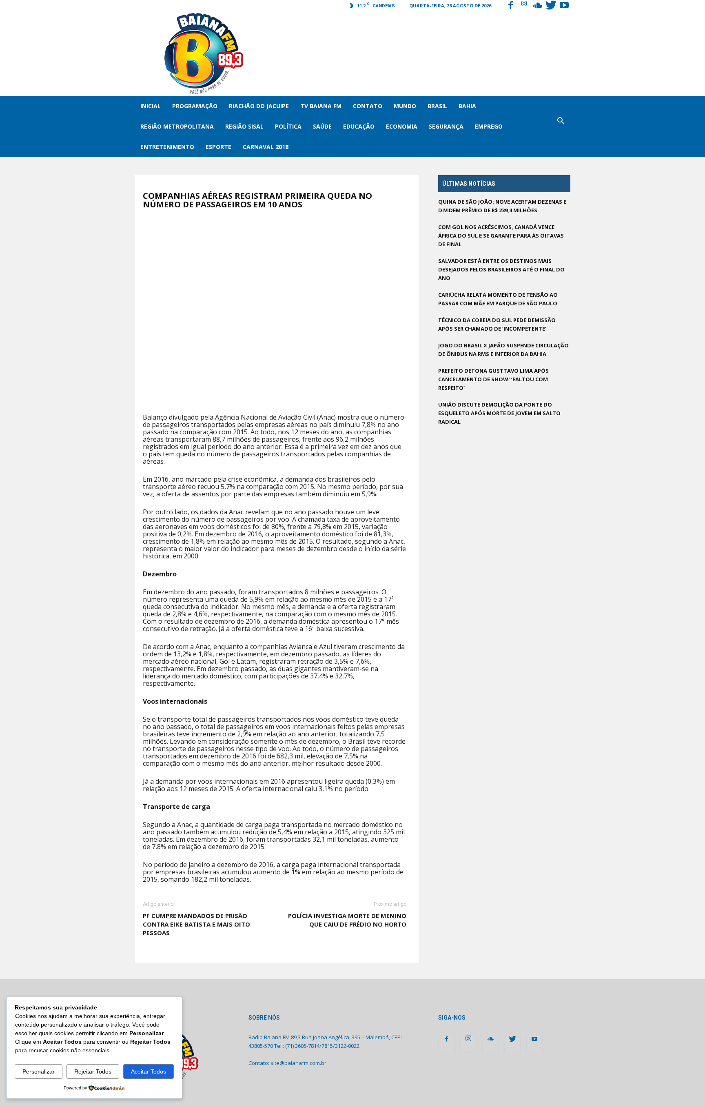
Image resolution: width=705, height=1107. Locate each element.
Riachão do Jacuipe (259, 106)
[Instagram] (524, 6)
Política (288, 126)
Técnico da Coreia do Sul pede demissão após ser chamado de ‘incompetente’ (497, 324)
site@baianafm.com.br (298, 1063)
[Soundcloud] (537, 6)
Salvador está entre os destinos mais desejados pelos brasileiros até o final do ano (501, 269)
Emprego (489, 126)
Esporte (218, 147)
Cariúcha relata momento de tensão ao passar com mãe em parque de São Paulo (498, 299)
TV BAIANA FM (320, 106)
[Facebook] (510, 6)
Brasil (437, 106)
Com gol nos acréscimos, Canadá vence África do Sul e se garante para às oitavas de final (501, 235)
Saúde (322, 126)
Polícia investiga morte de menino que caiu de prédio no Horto (347, 919)
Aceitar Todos (148, 1071)
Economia (401, 126)
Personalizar (38, 1071)
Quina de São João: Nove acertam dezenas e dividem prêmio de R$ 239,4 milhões (502, 206)
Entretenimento (167, 147)
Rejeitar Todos (92, 1071)
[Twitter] (551, 6)
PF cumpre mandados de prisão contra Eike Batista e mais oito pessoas (196, 924)
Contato (367, 106)
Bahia (467, 106)
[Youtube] (564, 6)
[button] (560, 126)
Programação (194, 106)
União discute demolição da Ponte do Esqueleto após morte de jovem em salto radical (499, 413)
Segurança (446, 126)
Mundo (405, 106)
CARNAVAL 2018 (265, 147)
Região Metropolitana (177, 126)
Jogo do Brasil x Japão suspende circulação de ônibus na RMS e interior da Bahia (503, 350)
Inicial (150, 106)
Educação (359, 126)
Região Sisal (244, 126)
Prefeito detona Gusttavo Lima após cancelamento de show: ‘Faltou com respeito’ (493, 379)
